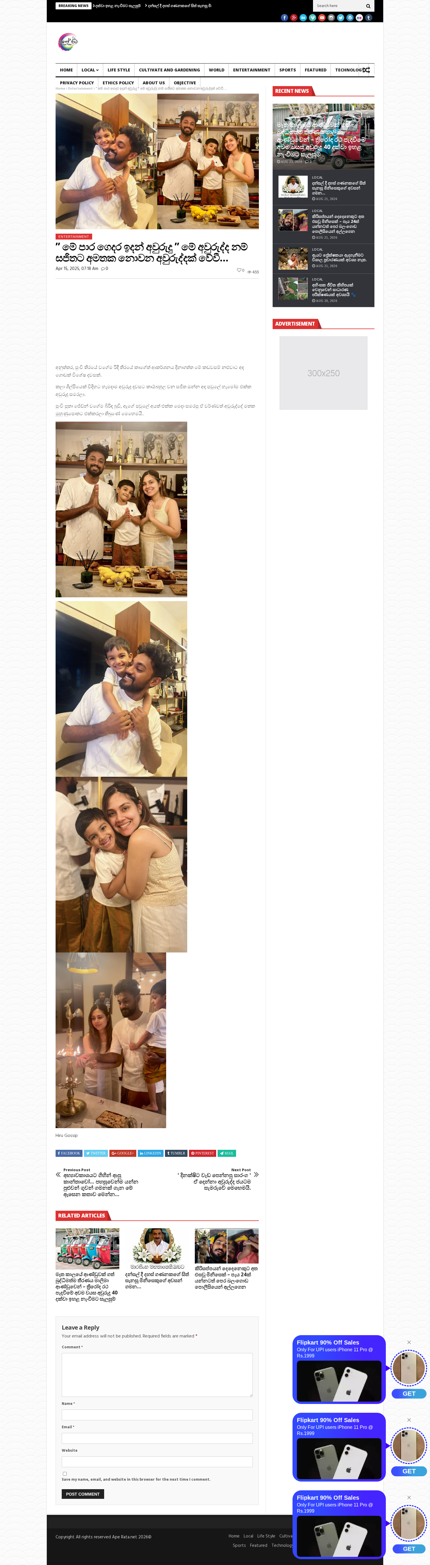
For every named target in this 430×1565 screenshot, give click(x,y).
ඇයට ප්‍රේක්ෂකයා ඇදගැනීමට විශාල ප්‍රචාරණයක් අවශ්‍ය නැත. (339, 257)
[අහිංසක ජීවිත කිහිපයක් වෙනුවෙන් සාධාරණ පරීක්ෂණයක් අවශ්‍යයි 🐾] (293, 289)
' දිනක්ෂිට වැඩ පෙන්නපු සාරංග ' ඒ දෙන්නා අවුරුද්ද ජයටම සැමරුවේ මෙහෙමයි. (214, 1179)
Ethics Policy (118, 82)
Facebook (70, 1153)
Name (68, 1404)
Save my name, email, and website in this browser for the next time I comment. (136, 1480)
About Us (154, 82)
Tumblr (178, 1153)
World (216, 70)
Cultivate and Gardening (169, 70)
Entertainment (252, 70)
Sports (287, 70)
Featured (315, 70)
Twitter (98, 1153)
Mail (229, 1153)
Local (88, 70)
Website (70, 1451)
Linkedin (152, 1153)
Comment (72, 1347)
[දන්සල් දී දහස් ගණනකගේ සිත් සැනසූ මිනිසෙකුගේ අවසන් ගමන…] (157, 1249)
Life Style (119, 70)
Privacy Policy (77, 82)
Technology (349, 70)
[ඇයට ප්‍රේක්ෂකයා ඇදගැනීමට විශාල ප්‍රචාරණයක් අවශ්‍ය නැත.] (293, 259)
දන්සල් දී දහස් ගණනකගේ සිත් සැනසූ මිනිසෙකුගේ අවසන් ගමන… (143, 5)
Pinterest (204, 1153)
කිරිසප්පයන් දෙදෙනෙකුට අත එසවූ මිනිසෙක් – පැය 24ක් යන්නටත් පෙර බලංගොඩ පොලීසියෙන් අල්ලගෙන (226, 1277)
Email (68, 1427)
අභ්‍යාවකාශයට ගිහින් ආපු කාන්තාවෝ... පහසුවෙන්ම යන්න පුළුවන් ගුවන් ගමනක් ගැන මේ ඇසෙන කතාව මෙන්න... (100, 1183)
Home (66, 70)
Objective (185, 82)
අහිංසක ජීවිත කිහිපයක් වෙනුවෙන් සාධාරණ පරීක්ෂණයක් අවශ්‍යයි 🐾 (334, 289)
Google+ (125, 1153)
